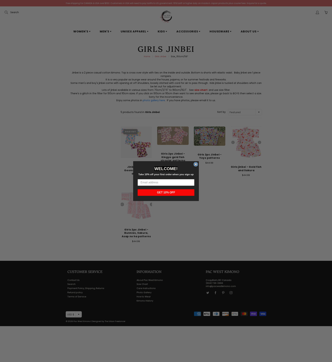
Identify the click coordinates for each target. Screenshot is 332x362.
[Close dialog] (195, 164)
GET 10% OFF (166, 192)
